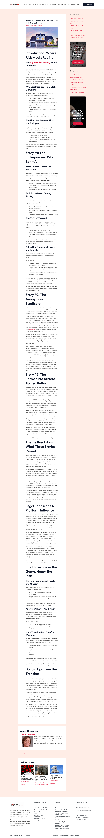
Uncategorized (73, 89)
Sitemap (55, 835)
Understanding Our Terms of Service (69, 835)
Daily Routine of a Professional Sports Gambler (56, 777)
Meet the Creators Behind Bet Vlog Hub (68, 4)
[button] (88, 4)
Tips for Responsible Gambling (78, 87)
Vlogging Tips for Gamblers (77, 92)
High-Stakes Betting (40, 62)
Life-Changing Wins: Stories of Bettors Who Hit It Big (41, 779)
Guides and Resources (76, 77)
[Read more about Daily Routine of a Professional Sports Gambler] (56, 769)
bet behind (32, 329)
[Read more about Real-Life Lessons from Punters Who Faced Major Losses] (27, 770)
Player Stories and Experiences (34, 25)
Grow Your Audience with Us (62, 820)
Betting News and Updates (77, 74)
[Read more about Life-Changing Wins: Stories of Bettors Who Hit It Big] (41, 770)
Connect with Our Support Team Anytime (62, 829)
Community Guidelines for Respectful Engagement (62, 826)
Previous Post (22, 754)
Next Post (62, 754)
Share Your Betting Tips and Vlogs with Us (62, 817)
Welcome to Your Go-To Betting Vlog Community (42, 4)
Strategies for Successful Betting (40, 812)
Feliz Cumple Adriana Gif (76, 18)
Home (25, 4)
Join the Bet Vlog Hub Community (61, 822)
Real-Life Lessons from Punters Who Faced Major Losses (27, 778)
